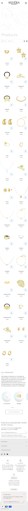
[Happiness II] (21, 214)
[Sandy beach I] (7, 283)
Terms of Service (19, 437)
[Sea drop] (7, 122)
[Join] (23, 501)
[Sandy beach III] (7, 307)
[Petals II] (21, 191)
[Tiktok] (1, 454)
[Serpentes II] (7, 330)
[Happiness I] (7, 214)
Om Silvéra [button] (4, 446)
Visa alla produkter (14, 412)
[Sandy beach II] (21, 283)
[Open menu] (3, 3)
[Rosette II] (7, 260)
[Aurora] (7, 52)
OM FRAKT (13, 489)
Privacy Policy (9, 437)
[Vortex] (7, 353)
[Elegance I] (7, 75)
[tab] (11, 407)
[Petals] (21, 52)
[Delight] (21, 98)
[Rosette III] (21, 260)
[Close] (25, 494)
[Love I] (7, 145)
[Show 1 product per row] (24, 41)
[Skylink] (21, 122)
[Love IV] (21, 168)
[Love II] (21, 145)
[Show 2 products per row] (27, 41)
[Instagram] (4, 454)
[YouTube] (7, 454)
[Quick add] (11, 59)
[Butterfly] (7, 98)
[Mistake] (7, 237)
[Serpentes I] (21, 307)
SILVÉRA (4, 508)
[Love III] (7, 168)
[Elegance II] (21, 75)
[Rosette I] (21, 237)
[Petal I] (7, 191)
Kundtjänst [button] (4, 441)
